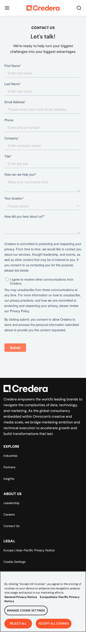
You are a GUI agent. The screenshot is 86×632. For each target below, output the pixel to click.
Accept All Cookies (53, 623)
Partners (9, 467)
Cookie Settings (15, 562)
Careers (9, 514)
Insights (9, 479)
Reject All (18, 623)
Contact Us (11, 526)
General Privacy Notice (20, 597)
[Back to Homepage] (43, 8)
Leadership (11, 503)
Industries (10, 456)
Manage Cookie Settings (26, 610)
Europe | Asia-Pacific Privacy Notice (29, 550)
